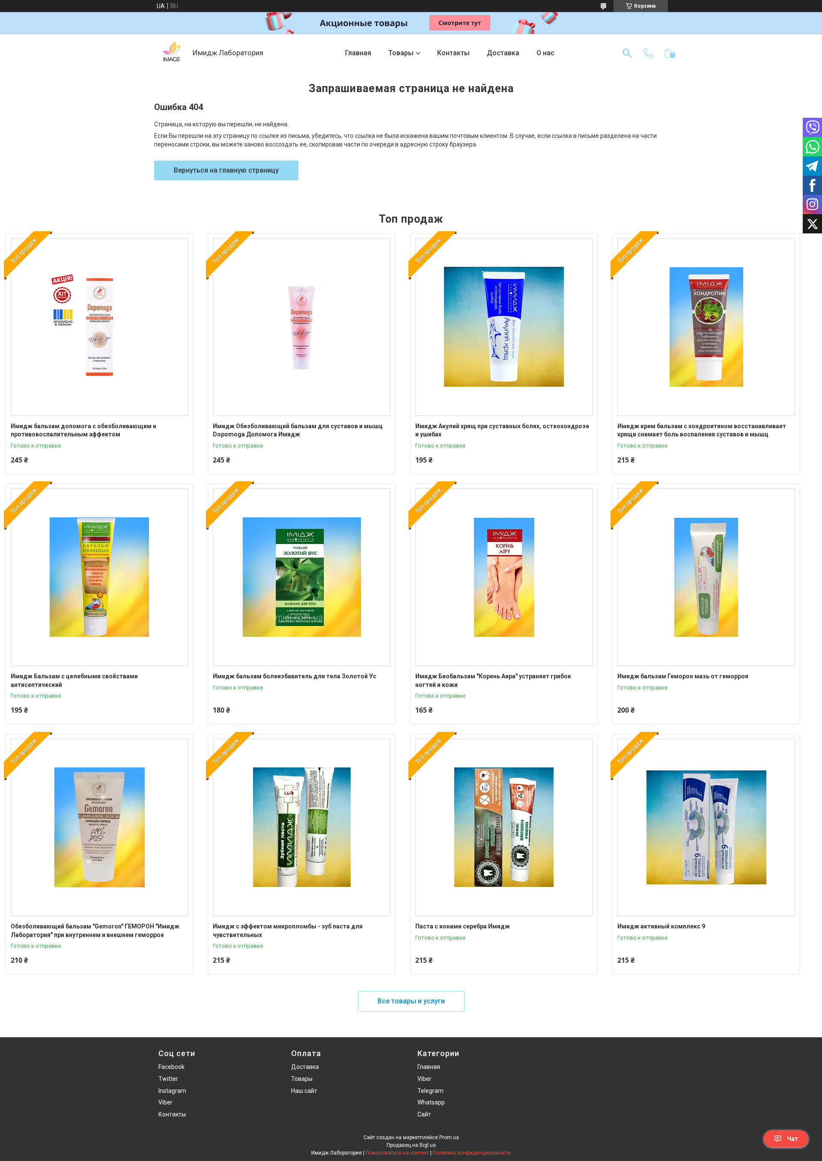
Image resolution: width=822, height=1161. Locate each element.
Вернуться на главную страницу (226, 170)
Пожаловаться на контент (397, 1153)
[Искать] (627, 53)
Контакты (453, 53)
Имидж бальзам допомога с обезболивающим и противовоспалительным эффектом (83, 430)
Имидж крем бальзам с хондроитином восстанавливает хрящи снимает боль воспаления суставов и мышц (701, 430)
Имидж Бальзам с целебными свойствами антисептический (74, 680)
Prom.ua (449, 1137)
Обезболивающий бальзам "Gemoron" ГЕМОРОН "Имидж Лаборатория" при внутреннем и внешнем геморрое (95, 930)
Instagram (172, 1090)
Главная (358, 53)
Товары (401, 53)
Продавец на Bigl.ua (411, 1145)
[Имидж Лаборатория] (171, 53)
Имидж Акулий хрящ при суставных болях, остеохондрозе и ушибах (502, 430)
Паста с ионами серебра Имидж (462, 926)
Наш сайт (304, 1090)
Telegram (430, 1090)
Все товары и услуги (411, 1001)
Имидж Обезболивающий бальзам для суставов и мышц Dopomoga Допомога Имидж (298, 430)
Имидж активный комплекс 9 (661, 926)
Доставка (503, 53)
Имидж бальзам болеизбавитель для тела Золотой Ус (294, 676)
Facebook (171, 1066)
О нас (545, 53)
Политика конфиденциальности (472, 1153)
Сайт (424, 1114)
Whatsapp (431, 1102)
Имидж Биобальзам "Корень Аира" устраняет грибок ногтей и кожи (493, 680)
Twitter (168, 1078)
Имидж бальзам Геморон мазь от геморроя (682, 676)
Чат (792, 1138)
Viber (165, 1102)
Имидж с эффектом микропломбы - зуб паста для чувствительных (288, 930)
